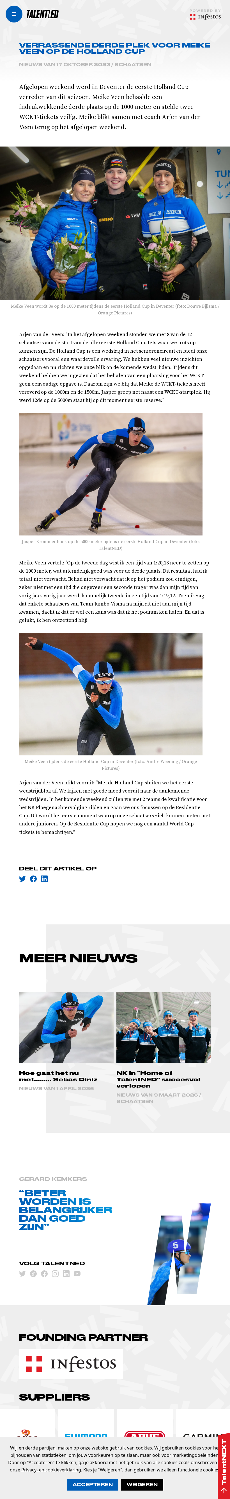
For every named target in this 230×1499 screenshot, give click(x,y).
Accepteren (93, 1484)
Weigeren (142, 1484)
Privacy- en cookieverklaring (51, 1470)
